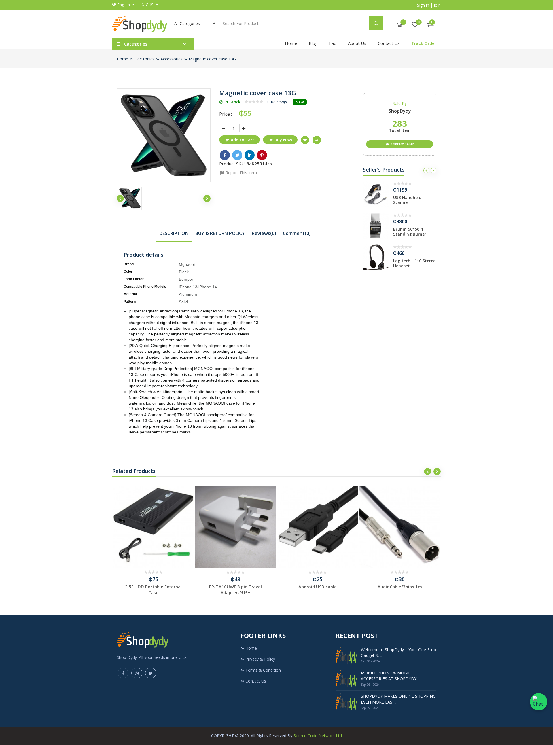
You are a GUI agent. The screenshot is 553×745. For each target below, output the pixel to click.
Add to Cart (242, 140)
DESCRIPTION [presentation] (174, 233)
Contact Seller (402, 144)
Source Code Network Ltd (317, 735)
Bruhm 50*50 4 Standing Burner (409, 231)
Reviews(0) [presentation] (264, 233)
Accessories (171, 59)
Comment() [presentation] (297, 233)
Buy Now (283, 140)
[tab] (174, 233)
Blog (313, 43)
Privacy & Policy (260, 659)
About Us (357, 43)
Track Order (423, 43)
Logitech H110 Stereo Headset (414, 263)
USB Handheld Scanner (407, 200)
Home (291, 43)
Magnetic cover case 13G (212, 59)
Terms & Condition (263, 670)
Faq (332, 43)
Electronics (144, 59)
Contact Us (389, 43)
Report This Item (240, 172)
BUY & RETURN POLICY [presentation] (220, 233)
